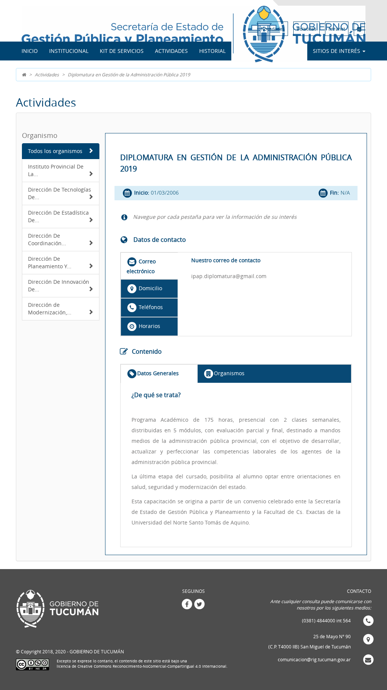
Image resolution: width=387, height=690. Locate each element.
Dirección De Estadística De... (58, 216)
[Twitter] (200, 603)
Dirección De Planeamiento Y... (49, 262)
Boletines (306, 29)
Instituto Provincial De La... (56, 170)
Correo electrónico (141, 266)
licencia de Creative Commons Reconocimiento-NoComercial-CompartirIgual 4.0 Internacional (141, 666)
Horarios (148, 326)
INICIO (30, 50)
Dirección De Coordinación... (47, 239)
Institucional (68, 50)
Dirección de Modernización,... (49, 308)
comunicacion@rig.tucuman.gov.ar (314, 659)
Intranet (336, 29)
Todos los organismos (55, 151)
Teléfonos (150, 307)
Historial (212, 50)
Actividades (171, 50)
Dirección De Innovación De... (58, 285)
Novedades (273, 29)
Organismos (229, 373)
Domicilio (149, 288)
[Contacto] (359, 29)
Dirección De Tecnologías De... (59, 193)
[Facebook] (187, 603)
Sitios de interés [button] (337, 50)
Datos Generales (158, 373)
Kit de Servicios (122, 50)
